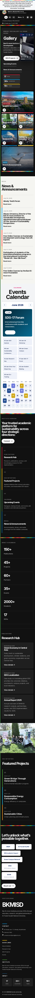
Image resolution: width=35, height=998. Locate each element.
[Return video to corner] (29, 35)
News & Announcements (12, 70)
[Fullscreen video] (30, 57)
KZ (14, 17)
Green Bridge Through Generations (15, 779)
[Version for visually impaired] (31, 17)
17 (13, 396)
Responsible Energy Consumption (14, 797)
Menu (20, 17)
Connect (7, 441)
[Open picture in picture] (32, 35)
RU (10, 17)
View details (9, 665)
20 (26, 396)
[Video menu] (33, 57)
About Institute (6, 946)
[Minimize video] (27, 35)
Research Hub (6, 949)
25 (17, 400)
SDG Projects (10, 58)
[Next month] (30, 305)
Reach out (7, 886)
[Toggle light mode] (27, 17)
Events (4, 954)
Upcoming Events (9, 64)
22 (5, 400)
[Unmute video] (27, 57)
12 (21, 391)
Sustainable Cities (13, 814)
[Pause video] (22, 57)
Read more (7, 204)
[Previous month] (4, 305)
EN (6, 17)
